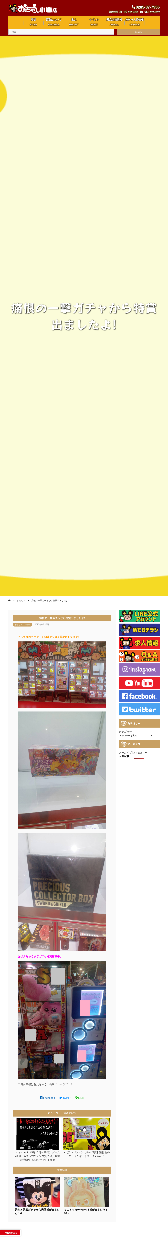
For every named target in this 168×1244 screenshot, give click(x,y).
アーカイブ (125, 752)
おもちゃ (18, 625)
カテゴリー (125, 731)
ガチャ (28, 625)
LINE (81, 1098)
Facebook (48, 1098)
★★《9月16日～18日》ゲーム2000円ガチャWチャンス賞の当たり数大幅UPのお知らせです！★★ (37, 1156)
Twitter (66, 1098)
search (138, 32)
